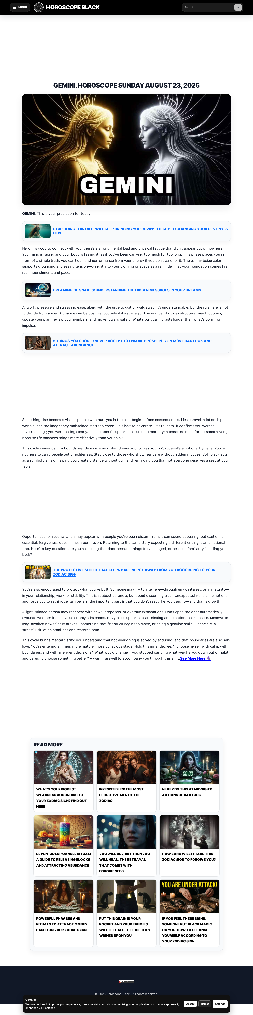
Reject (205, 1003)
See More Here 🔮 (195, 658)
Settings (220, 1003)
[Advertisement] (126, 44)
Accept (190, 1003)
